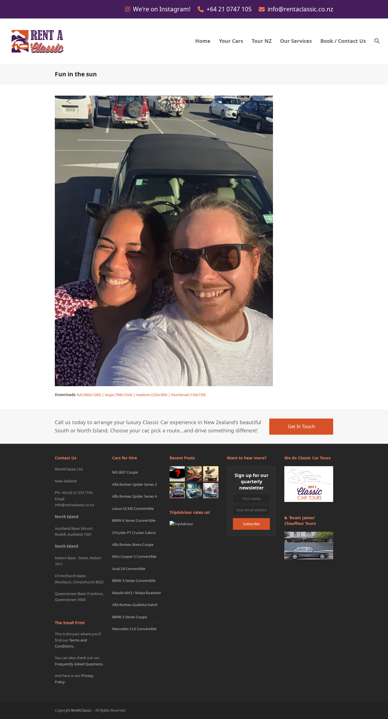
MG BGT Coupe (125, 472)
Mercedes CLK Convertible (134, 628)
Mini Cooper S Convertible (134, 556)
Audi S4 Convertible (128, 568)
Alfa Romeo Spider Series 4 (134, 496)
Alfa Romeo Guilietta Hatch (135, 604)
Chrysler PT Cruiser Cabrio (134, 532)
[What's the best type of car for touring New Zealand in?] (177, 473)
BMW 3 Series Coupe (129, 616)
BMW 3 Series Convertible (133, 580)
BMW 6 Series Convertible (133, 520)
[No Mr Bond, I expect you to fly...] (210, 473)
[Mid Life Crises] (210, 490)
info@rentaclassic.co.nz (300, 9)
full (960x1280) (89, 394)
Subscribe (251, 523)
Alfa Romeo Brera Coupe (132, 544)
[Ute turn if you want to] (177, 490)
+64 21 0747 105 (229, 9)
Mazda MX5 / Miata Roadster (136, 592)
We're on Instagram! (162, 9)
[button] (377, 41)
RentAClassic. (81, 710)
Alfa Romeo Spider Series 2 (134, 484)
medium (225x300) (151, 394)
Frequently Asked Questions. (79, 664)
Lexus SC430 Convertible (133, 508)
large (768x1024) (118, 394)
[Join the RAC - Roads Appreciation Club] (194, 473)
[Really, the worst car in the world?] (194, 490)
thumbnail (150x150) (188, 394)
